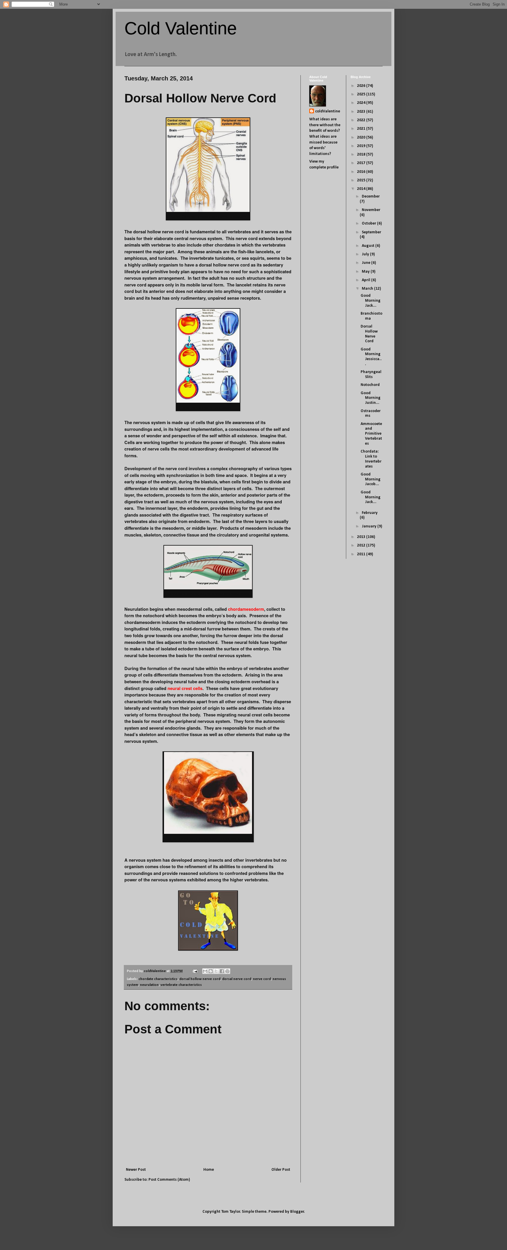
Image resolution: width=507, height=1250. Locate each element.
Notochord (370, 385)
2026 (361, 86)
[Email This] (205, 971)
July (366, 254)
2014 (361, 189)
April (366, 280)
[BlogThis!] (211, 971)
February (370, 513)
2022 (361, 120)
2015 (361, 180)
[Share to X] (216, 971)
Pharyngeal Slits (371, 374)
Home (208, 1170)
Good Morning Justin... (371, 398)
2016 (361, 172)
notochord (153, 616)
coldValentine (327, 111)
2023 (361, 111)
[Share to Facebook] (222, 971)
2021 (361, 128)
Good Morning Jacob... (371, 479)
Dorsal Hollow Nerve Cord (369, 333)
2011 (361, 554)
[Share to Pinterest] (227, 971)
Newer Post (136, 1170)
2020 (361, 137)
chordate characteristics (158, 979)
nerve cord (262, 979)
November (371, 210)
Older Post (280, 1170)
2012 (361, 545)
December (371, 196)
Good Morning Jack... (371, 300)
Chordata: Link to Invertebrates (371, 458)
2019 (361, 146)
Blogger (297, 1211)
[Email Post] (195, 971)
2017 (361, 163)
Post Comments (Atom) (169, 1180)
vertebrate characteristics (181, 985)
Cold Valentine (180, 28)
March (368, 288)
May (366, 271)
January (369, 526)
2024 (361, 103)
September (371, 232)
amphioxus (135, 258)
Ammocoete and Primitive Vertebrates (371, 434)
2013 (361, 537)
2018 (361, 154)
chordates (225, 245)
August (368, 246)
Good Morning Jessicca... (371, 356)
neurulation (149, 985)
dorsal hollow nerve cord (199, 979)
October (369, 223)
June (366, 263)
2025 (361, 94)
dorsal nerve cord (236, 979)
